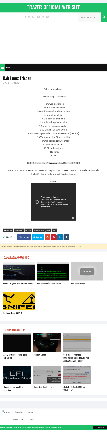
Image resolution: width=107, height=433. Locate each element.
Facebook (25, 237)
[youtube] (47, 16)
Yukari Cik (100, 427)
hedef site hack (8, 230)
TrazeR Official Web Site (24, 427)
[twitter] (29, 16)
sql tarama (28, 230)
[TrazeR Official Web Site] (6, 412)
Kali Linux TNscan (17, 78)
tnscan (48, 230)
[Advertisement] (53, 43)
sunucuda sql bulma (39, 230)
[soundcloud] (43, 16)
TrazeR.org (41, 427)
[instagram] (38, 16)
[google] (33, 16)
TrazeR (48, 427)
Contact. (80, 246)
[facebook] (25, 16)
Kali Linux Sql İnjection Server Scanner (52, 283)
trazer (54, 230)
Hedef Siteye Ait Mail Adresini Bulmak (18, 283)
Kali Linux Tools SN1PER (12, 312)
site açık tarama (19, 230)
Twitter (39, 237)
